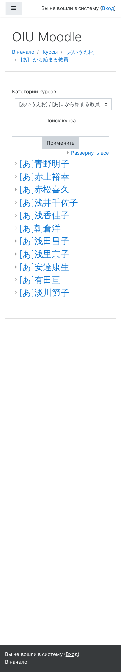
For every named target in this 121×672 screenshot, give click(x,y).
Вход (108, 8)
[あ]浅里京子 (44, 254)
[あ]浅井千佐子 (48, 202)
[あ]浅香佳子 (44, 215)
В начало (23, 52)
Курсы (50, 52)
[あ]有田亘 (40, 280)
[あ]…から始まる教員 (44, 59)
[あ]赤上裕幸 (44, 176)
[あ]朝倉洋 (40, 228)
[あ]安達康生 (44, 267)
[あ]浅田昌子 (44, 241)
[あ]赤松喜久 (44, 189)
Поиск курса (60, 120)
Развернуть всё (90, 153)
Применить (60, 142)
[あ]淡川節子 (44, 292)
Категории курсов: (34, 91)
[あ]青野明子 (44, 163)
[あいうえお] (80, 52)
